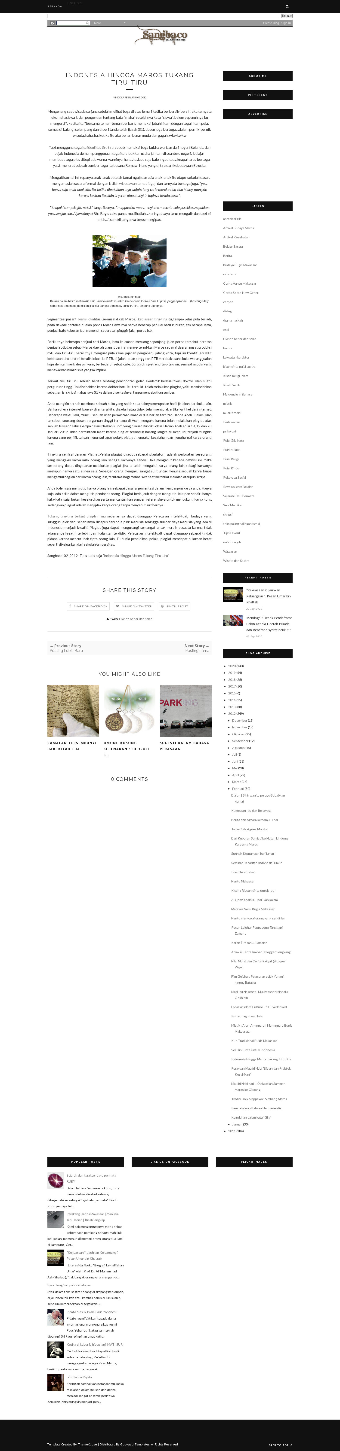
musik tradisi (232, 413)
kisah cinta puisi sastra (239, 366)
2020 (232, 666)
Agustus (238, 748)
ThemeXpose (87, 1444)
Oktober (238, 734)
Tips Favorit (231, 533)
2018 (232, 679)
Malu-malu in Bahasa (237, 394)
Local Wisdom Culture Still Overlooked (259, 1007)
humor (227, 348)
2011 (232, 1131)
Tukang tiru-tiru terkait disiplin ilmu (76, 516)
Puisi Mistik (231, 450)
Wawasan (230, 551)
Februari (238, 789)
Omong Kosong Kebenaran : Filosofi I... (126, 749)
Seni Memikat (233, 505)
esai (226, 330)
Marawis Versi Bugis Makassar (253, 909)
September (240, 741)
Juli (234, 754)
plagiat (129, 437)
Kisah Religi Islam (235, 376)
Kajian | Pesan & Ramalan (249, 943)
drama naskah (233, 320)
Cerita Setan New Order (240, 293)
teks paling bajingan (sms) (241, 524)
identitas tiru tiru (100, 147)
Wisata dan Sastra (236, 561)
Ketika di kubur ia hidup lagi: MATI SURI (95, 1344)
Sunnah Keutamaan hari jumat (252, 853)
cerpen (228, 302)
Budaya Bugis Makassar (240, 265)
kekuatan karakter (236, 357)
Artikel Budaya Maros (238, 228)
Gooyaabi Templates (135, 1444)
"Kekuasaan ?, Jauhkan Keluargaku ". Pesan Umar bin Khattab (268, 596)
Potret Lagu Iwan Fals (247, 1016)
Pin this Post (177, 606)
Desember (239, 720)
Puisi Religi (231, 459)
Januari (237, 1124)
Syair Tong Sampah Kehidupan (69, 1285)
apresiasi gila (232, 219)
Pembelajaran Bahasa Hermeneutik (256, 1108)
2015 (232, 693)
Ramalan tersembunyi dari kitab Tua (71, 746)
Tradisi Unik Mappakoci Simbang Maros (259, 1099)
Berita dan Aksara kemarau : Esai (254, 820)
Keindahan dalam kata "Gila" (251, 1117)
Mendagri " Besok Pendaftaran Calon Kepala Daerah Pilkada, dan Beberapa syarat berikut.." (269, 624)
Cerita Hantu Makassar (239, 283)
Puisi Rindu (231, 468)
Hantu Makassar (243, 881)
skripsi (227, 514)
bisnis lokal (86, 319)
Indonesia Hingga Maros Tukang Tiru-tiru (136, 556)
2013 (232, 707)
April (235, 775)
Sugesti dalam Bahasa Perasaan (184, 746)
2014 (232, 700)
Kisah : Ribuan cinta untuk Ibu (252, 890)
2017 (232, 686)
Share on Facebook (91, 606)
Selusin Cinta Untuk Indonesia (253, 1050)
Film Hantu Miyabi (79, 1377)
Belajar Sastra (233, 246)
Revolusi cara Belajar (238, 487)
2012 (232, 713)
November (239, 727)
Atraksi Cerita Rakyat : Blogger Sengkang (261, 952)
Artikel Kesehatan (236, 237)
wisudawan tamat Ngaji (137, 183)
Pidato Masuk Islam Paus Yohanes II (93, 1312)
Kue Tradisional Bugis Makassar (254, 1041)
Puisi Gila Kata (233, 440)
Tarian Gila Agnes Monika (249, 829)
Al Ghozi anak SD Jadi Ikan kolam (254, 900)
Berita (227, 256)
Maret (236, 782)
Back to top (279, 1445)
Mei (235, 768)
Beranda (54, 6)
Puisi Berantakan (243, 872)
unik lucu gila (232, 542)
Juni (235, 761)
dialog (227, 311)
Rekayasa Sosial (234, 477)
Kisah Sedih (231, 385)
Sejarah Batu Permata (238, 496)
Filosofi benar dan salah (135, 619)
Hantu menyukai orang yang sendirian (258, 918)
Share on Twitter (137, 606)
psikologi (229, 431)
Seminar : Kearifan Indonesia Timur (256, 863)
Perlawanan (231, 422)
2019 (232, 673)
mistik (227, 403)
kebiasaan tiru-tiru (152, 319)
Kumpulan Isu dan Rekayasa (251, 810)
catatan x (230, 274)
